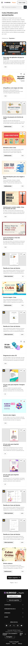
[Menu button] (2, 2)
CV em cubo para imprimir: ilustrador (11, 475)
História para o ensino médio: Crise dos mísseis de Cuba (13, 207)
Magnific (8, 643)
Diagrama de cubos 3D (10, 355)
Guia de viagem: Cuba (9, 297)
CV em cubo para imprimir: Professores (11, 444)
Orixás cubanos (8, 563)
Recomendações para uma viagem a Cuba (13, 177)
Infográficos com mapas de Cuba (13, 88)
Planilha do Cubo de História (11, 268)
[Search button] (3, 7)
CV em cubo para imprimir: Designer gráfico (14, 385)
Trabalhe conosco (13, 596)
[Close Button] (25, 634)
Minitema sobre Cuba (9, 147)
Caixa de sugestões (14, 600)
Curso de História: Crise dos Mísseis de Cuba (11, 238)
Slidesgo (20, 643)
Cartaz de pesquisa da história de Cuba (13, 117)
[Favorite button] (21, 43)
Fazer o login (22, 2)
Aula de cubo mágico (9, 415)
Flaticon (14, 643)
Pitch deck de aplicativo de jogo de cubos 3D (13, 58)
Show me (21, 634)
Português (9, 636)
